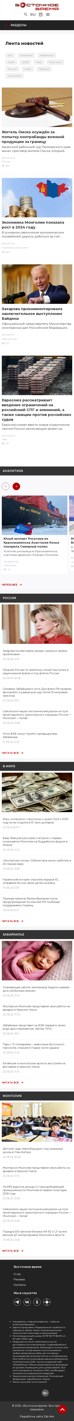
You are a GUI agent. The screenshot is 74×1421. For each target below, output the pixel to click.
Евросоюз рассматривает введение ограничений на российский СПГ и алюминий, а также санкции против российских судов (36, 410)
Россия (12, 69)
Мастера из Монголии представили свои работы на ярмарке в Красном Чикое (36, 1008)
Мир (38, 62)
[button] (25, 14)
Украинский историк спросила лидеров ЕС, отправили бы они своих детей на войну (31, 881)
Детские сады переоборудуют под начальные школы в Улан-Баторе (33, 1150)
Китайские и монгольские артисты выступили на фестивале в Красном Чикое (34, 1065)
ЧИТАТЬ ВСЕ (9, 584)
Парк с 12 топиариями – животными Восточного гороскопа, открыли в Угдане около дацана (33, 1046)
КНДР (25, 62)
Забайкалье (47, 55)
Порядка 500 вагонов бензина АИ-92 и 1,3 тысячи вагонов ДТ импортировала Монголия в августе (35, 1233)
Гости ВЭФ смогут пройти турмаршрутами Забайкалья (30, 735)
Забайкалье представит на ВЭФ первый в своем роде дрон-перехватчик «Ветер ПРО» (34, 1027)
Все (10, 55)
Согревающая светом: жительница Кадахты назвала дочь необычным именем (36, 989)
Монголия (55, 62)
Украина (44, 69)
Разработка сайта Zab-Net (37, 1416)
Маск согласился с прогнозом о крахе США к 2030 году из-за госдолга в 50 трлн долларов (35, 820)
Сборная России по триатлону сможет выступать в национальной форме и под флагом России (36, 671)
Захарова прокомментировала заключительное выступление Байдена (32, 314)
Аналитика (26, 55)
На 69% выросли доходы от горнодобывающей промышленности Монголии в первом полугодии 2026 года (35, 1190)
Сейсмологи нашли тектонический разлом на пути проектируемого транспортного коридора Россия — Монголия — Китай (37, 715)
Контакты (20, 1284)
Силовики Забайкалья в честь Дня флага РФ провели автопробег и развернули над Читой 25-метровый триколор (37, 692)
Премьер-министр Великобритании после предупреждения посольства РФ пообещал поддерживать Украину (31, 902)
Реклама (19, 1279)
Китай (11, 62)
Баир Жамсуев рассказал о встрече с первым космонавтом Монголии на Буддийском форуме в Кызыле (35, 841)
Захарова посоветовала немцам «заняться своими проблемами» (35, 652)
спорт (27, 69)
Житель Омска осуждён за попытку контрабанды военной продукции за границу (33, 137)
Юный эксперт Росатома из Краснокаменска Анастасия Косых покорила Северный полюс (31, 542)
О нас (17, 1274)
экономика (14, 75)
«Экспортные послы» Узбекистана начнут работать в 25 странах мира (37, 862)
